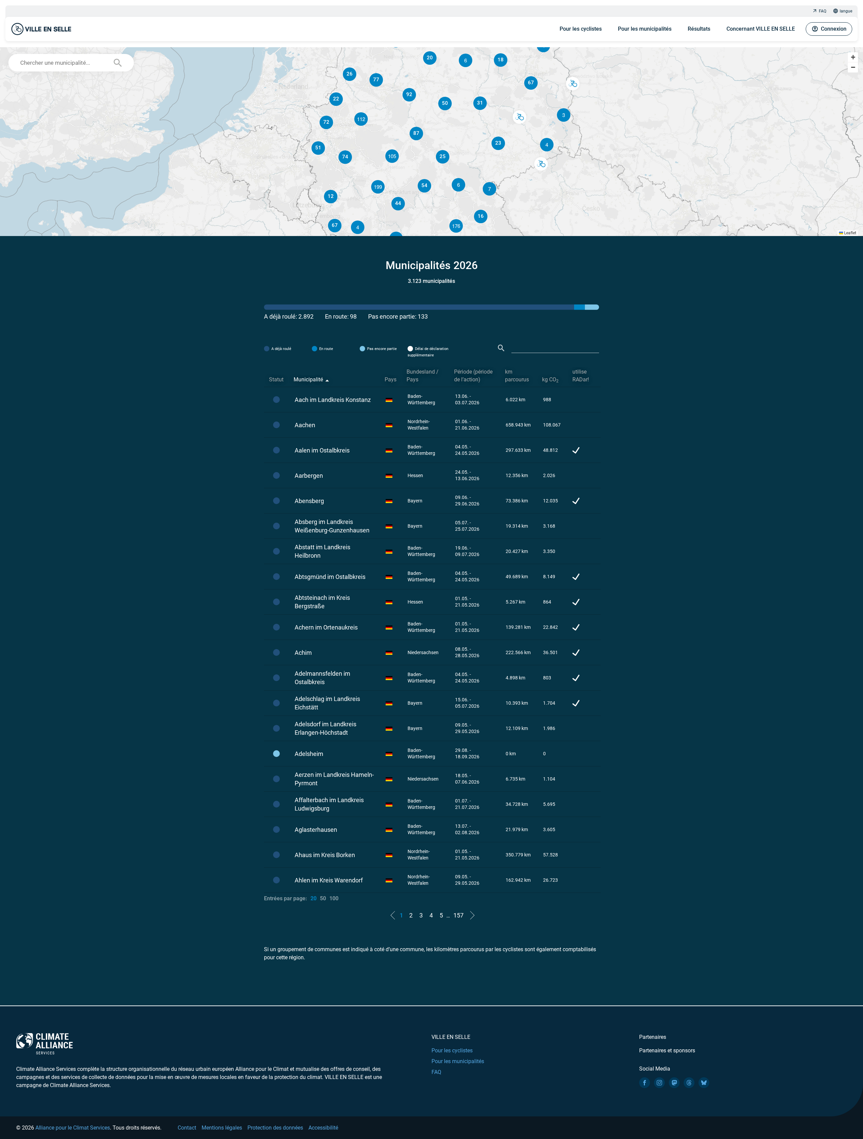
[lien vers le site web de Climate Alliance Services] (44, 1043)
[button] (547, 144)
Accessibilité (323, 1128)
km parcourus (517, 376)
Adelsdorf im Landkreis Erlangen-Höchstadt (325, 728)
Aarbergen (309, 475)
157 (458, 915)
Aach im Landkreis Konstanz (333, 399)
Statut (276, 379)
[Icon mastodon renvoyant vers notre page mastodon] (674, 1082)
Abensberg (309, 500)
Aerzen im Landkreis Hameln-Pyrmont (334, 779)
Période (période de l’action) (473, 376)
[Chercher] (501, 348)
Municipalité (308, 379)
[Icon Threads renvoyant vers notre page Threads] (689, 1082)
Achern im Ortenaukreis (326, 627)
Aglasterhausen (316, 829)
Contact (187, 1128)
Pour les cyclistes (581, 29)
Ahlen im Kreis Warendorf (329, 880)
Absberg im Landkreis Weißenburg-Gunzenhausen (332, 526)
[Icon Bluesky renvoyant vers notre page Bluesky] (703, 1082)
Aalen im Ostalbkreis (322, 450)
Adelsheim (309, 753)
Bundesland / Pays (423, 376)
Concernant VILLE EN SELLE (760, 29)
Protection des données (275, 1128)
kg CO (550, 379)
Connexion (833, 29)
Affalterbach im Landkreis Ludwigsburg (329, 804)
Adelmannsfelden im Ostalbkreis (322, 677)
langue (846, 11)
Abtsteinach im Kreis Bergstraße (322, 602)
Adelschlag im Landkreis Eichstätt (327, 703)
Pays (390, 379)
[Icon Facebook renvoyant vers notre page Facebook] (644, 1082)
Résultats (699, 29)
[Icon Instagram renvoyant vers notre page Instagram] (659, 1082)
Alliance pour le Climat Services (72, 1128)
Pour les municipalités (645, 29)
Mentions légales (222, 1128)
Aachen (305, 425)
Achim (303, 652)
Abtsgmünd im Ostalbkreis (330, 576)
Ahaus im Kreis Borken (325, 854)
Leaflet (849, 233)
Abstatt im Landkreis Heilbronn (322, 551)
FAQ (822, 11)
